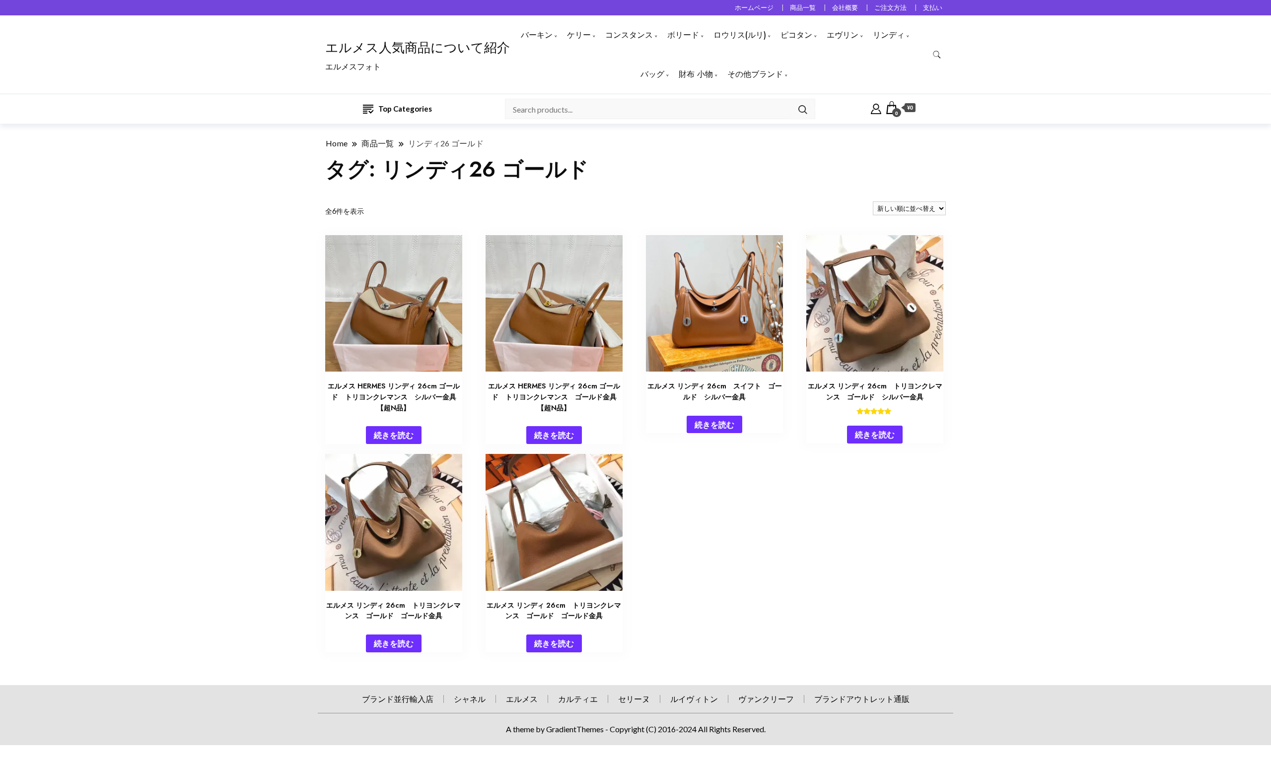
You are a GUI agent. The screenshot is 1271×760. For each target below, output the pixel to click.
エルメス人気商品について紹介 (417, 47)
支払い (932, 7)
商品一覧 (803, 7)
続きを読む (394, 435)
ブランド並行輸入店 (397, 698)
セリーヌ (634, 698)
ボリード (683, 35)
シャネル (470, 698)
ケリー (579, 35)
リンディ (889, 35)
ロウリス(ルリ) (739, 35)
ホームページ (754, 7)
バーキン (537, 35)
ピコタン (796, 35)
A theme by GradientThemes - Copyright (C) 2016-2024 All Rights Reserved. (636, 729)
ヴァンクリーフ (766, 698)
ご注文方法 (890, 7)
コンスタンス (629, 35)
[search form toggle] (937, 55)
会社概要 (845, 7)
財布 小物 (696, 74)
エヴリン (842, 35)
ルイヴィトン (694, 698)
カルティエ (578, 698)
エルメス (522, 698)
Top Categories (405, 108)
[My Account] (876, 107)
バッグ (652, 74)
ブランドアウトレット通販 (862, 698)
